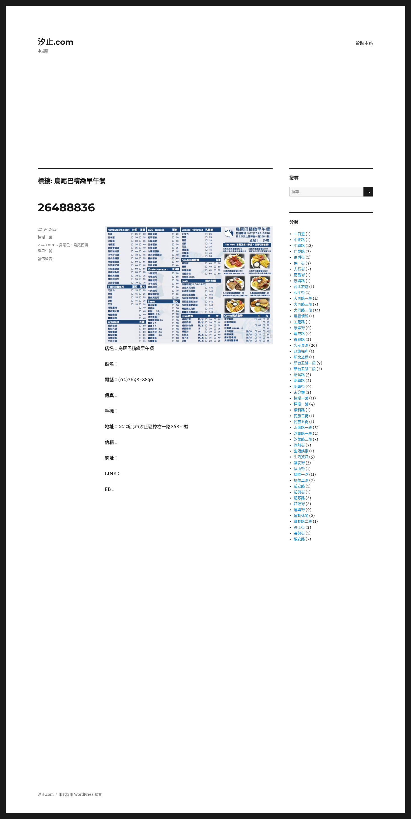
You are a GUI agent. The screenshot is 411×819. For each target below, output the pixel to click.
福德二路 (301, 480)
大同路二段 (303, 310)
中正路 (299, 239)
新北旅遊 (301, 357)
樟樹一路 (45, 237)
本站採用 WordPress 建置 (80, 794)
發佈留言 (45, 258)
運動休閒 (301, 515)
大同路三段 (303, 304)
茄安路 (299, 486)
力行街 (299, 269)
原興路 (299, 280)
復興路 (299, 339)
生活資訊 (301, 457)
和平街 (299, 292)
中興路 (299, 245)
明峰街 (299, 386)
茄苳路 (299, 498)
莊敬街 (299, 503)
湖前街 (299, 445)
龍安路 (299, 539)
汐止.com (55, 42)
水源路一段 (303, 427)
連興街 (299, 509)
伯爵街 (299, 257)
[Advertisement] (205, 126)
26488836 (66, 207)
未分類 (299, 392)
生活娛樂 (301, 451)
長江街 (299, 527)
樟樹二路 (301, 404)
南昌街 (299, 275)
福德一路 (301, 474)
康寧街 (299, 327)
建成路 (299, 333)
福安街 (299, 462)
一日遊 (299, 233)
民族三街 (301, 415)
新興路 (299, 380)
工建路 (299, 321)
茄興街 (299, 492)
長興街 (299, 533)
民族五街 (301, 421)
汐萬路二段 (303, 439)
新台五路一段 (305, 363)
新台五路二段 (305, 368)
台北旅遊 (301, 286)
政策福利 (301, 351)
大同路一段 (303, 298)
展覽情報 (301, 316)
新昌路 (299, 374)
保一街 (299, 263)
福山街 (299, 468)
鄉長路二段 (303, 521)
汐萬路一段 (303, 433)
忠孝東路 (301, 345)
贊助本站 (364, 43)
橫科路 (299, 410)
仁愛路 (299, 251)
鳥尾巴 (64, 245)
